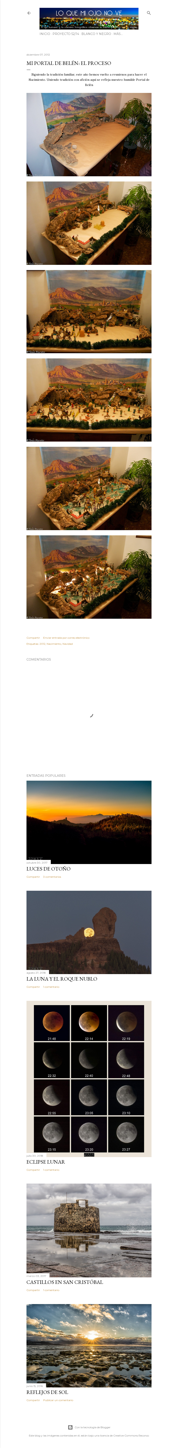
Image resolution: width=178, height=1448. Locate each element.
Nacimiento (54, 643)
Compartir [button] (33, 637)
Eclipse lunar (45, 1161)
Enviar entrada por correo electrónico (66, 637)
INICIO (45, 34)
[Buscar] (149, 12)
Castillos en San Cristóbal (64, 1282)
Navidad (68, 643)
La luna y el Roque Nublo (61, 978)
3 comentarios (52, 876)
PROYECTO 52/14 (66, 34)
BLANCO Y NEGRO (96, 34)
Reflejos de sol (47, 1392)
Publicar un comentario (58, 1400)
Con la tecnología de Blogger (92, 1427)
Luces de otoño (48, 868)
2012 (42, 643)
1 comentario (51, 986)
